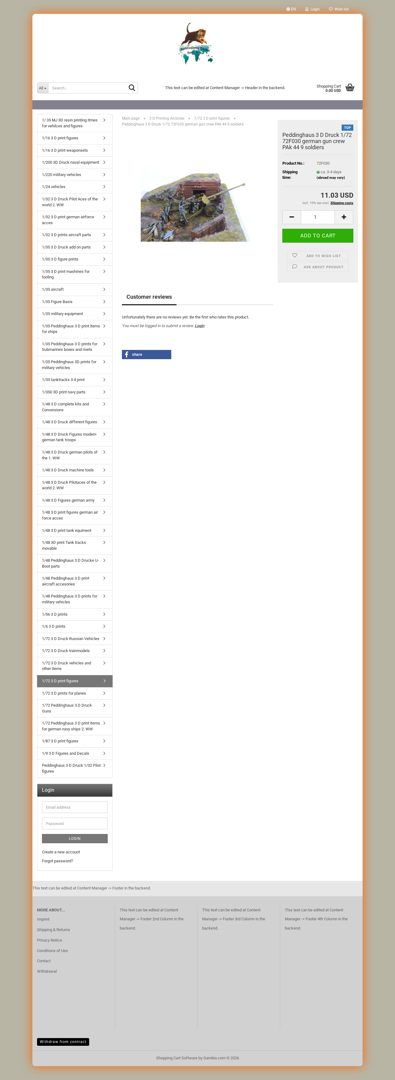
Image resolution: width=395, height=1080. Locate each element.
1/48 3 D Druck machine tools (68, 470)
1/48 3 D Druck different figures (69, 422)
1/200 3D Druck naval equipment (70, 162)
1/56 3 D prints (55, 614)
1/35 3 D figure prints (60, 259)
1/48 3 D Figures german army (68, 500)
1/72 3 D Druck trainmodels (66, 650)
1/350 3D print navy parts (63, 392)
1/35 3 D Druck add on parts (66, 247)
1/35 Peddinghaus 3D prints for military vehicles (69, 364)
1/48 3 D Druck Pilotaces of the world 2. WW (69, 485)
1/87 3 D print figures (60, 741)
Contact (44, 961)
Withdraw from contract (63, 1042)
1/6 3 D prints (53, 626)
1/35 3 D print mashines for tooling (65, 274)
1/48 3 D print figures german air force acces (70, 515)
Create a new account (61, 852)
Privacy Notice (49, 940)
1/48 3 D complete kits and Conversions (65, 407)
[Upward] (378, 1070)
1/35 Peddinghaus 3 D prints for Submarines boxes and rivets (69, 347)
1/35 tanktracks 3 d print (63, 379)
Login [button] (314, 9)
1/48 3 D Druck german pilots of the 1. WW (70, 455)
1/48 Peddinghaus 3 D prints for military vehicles (69, 599)
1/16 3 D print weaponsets (65, 150)
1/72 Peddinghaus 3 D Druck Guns (67, 708)
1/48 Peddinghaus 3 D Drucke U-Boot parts (70, 563)
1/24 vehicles (53, 186)
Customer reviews (149, 297)
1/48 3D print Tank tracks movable (64, 545)
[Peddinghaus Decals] (197, 45)
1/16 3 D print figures (60, 138)
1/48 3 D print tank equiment (66, 530)
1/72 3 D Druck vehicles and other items (66, 666)
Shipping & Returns (53, 929)
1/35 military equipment (62, 313)
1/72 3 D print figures (60, 681)
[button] (291, 9)
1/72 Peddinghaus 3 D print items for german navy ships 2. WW (71, 726)
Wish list (341, 9)
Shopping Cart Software (177, 1058)
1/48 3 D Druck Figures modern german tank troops (69, 437)
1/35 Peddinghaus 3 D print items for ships (71, 329)
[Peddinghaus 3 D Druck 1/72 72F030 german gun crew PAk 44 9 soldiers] (198, 201)
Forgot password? (57, 861)
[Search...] (132, 88)
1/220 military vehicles (61, 174)
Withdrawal (47, 971)
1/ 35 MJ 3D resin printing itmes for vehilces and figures (70, 123)
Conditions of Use (52, 950)
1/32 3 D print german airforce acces (68, 220)
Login (199, 325)
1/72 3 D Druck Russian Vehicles (70, 638)
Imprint (43, 919)
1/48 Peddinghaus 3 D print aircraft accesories (65, 581)
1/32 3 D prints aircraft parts (66, 234)
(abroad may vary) (331, 178)
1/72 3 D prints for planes (64, 693)
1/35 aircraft (53, 289)
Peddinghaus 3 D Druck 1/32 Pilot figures (71, 768)
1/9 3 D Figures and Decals (65, 753)
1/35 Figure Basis (57, 301)
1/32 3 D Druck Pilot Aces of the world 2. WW (70, 202)
